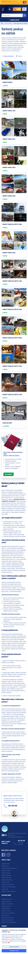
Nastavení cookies (14, 946)
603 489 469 (12, 805)
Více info (23, 941)
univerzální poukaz (9, 802)
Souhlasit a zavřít (14, 950)
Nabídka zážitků (14, 20)
